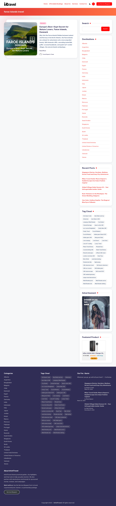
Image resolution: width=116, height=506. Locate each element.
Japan (84, 87)
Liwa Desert (96, 240)
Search (85, 23)
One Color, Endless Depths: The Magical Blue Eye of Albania (95, 201)
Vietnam (85, 153)
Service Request (12, 492)
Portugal (85, 109)
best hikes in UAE (95, 219)
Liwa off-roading (87, 243)
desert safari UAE (99, 225)
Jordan (84, 91)
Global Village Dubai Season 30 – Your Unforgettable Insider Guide (95, 188)
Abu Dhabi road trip (99, 216)
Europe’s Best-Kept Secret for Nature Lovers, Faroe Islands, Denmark (53, 29)
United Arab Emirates (89, 142)
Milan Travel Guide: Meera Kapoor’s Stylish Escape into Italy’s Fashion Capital (94, 181)
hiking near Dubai (99, 237)
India (83, 76)
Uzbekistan (85, 150)
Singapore (85, 124)
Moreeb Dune (99, 246)
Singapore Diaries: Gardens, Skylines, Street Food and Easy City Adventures (95, 173)
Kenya (84, 95)
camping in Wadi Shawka (89, 222)
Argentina (85, 47)
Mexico (84, 98)
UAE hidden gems (99, 268)
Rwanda (84, 117)
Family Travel (86, 231)
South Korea (86, 128)
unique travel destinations (89, 277)
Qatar (84, 113)
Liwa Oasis (104, 240)
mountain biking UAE (88, 249)
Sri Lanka (85, 135)
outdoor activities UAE (89, 256)
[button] (104, 4)
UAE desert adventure (102, 265)
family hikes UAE (102, 228)
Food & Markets (96, 231)
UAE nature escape (88, 271)
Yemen (84, 157)
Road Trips (100, 256)
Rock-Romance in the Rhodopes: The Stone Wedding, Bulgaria (94, 195)
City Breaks (101, 222)
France (84, 69)
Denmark (42, 23)
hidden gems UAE (87, 237)
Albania (84, 43)
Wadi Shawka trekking (100, 283)
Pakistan (85, 106)
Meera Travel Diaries (88, 246)
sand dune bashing (96, 259)
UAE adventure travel (88, 265)
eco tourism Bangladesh (89, 228)
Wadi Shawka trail (87, 283)
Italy (83, 84)
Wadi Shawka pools (88, 280)
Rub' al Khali (86, 259)
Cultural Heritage (87, 225)
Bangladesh (86, 51)
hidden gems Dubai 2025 (100, 234)
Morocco (85, 102)
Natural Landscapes (88, 252)
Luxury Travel (98, 243)
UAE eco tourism (87, 268)
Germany (85, 73)
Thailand (85, 139)
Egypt (84, 65)
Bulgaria (84, 54)
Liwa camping (86, 240)
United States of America (90, 146)
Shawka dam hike (87, 262)
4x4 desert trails (87, 216)
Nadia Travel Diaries (101, 249)
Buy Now (94, 358)
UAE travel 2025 (100, 271)
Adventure (85, 219)
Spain (84, 131)
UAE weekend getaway (89, 274)
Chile (83, 58)
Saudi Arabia (86, 120)
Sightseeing (97, 262)
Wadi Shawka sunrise (101, 280)
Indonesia (85, 80)
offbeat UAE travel (100, 252)
